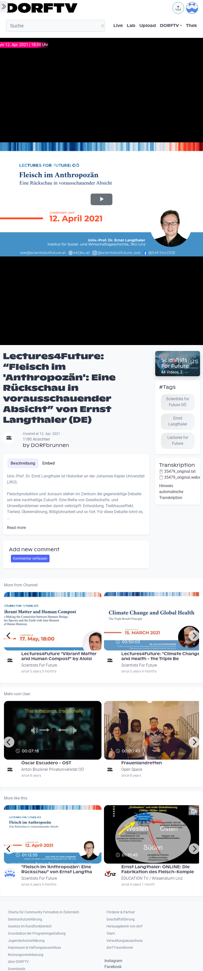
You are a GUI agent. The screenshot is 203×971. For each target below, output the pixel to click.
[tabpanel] (76, 502)
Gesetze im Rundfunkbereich (30, 926)
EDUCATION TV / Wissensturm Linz (152, 878)
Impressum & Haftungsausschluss (34, 948)
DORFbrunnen (50, 445)
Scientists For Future (175, 363)
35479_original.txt (180, 471)
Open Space (131, 769)
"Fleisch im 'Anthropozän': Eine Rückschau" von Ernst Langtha (56, 869)
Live (118, 25)
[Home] (85, 8)
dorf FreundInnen (119, 948)
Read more (16, 527)
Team (110, 933)
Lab (131, 25)
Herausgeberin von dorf (124, 926)
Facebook (113, 966)
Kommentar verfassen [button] (30, 558)
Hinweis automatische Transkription (171, 491)
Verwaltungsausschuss (124, 941)
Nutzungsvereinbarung (25, 955)
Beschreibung (23, 463)
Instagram (113, 960)
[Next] (194, 635)
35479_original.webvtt (183, 477)
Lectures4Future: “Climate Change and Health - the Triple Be (160, 656)
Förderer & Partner (120, 912)
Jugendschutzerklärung (26, 941)
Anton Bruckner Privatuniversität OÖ (52, 769)
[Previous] (8, 635)
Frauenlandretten (141, 763)
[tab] (22, 463)
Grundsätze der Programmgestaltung (37, 933)
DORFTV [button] (169, 25)
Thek (191, 25)
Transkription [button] (177, 465)
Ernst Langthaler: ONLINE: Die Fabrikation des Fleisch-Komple (157, 869)
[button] (178, 8)
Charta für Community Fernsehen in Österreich (43, 912)
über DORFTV (18, 962)
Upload (147, 25)
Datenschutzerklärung (25, 919)
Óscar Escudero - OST (46, 763)
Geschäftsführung (120, 919)
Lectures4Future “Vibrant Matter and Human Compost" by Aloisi (59, 656)
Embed (48, 463)
